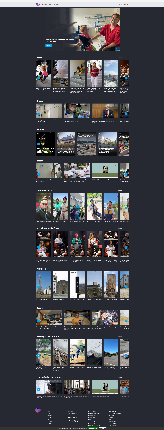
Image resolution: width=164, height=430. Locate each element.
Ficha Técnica (70, 411)
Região (49, 413)
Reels (50, 4)
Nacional (49, 419)
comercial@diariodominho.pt (94, 425)
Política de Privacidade (72, 413)
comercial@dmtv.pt (113, 425)
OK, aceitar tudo (93, 428)
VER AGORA (49, 45)
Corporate (50, 423)
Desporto (50, 415)
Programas (56, 4)
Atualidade (44, 4)
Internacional (50, 421)
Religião (49, 417)
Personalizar (102, 428)
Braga (49, 411)
